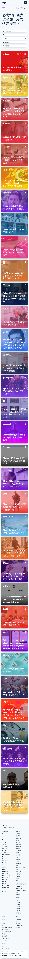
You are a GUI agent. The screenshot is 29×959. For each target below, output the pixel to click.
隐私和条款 (5, 929)
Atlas (3, 836)
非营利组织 (18, 874)
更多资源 (4, 940)
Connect (4, 850)
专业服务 (18, 876)
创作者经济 (18, 863)
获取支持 (4, 946)
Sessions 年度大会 (7, 927)
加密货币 (4, 852)
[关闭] (26, 952)
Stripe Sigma (6, 887)
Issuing (4, 867)
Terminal (4, 892)
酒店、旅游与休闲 (20, 867)
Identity (4, 863)
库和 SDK (18, 908)
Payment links (6, 875)
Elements (5, 856)
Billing (4, 842)
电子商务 (18, 842)
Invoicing (4, 865)
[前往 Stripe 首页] (4, 825)
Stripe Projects (20, 911)
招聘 (17, 921)
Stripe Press (19, 925)
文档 (17, 900)
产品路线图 (18, 919)
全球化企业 (18, 848)
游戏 (17, 865)
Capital (4, 844)
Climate (4, 848)
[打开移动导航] (25, 2)
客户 (3, 8)
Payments (5, 877)
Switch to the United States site (11, 955)
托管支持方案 (5, 948)
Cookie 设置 (5, 938)
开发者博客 (18, 913)
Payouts (4, 879)
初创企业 (18, 836)
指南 (3, 919)
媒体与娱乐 (18, 872)
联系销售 (18, 927)
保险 (17, 869)
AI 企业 (17, 861)
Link (3, 869)
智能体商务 (18, 838)
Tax (3, 889)
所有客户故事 (23, 8)
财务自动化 (18, 846)
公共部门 (18, 878)
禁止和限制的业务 (6, 931)
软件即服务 (18, 859)
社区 (3, 925)
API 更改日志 (19, 906)
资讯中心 (18, 923)
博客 (3, 923)
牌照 (3, 934)
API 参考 (18, 902)
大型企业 (18, 834)
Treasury (4, 894)
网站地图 (4, 936)
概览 (17, 8)
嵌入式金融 (18, 844)
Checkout (5, 846)
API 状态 (18, 904)
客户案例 (4, 921)
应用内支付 (18, 850)
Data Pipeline (6, 854)
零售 (17, 880)
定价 (3, 834)
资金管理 (18, 855)
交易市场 (18, 853)
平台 (17, 857)
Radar (4, 881)
